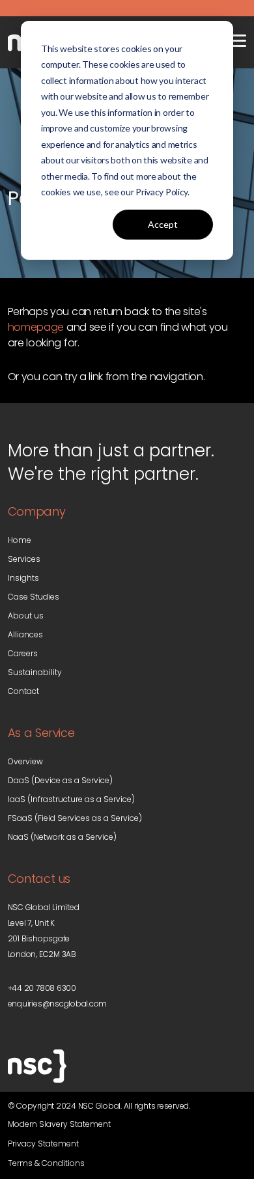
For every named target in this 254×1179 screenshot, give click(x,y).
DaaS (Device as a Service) (60, 780)
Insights (23, 577)
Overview (25, 761)
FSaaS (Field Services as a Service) (75, 818)
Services (24, 558)
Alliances (25, 634)
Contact (23, 691)
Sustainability (35, 672)
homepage (36, 327)
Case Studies (33, 596)
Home (19, 540)
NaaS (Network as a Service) (62, 836)
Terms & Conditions (46, 1163)
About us (26, 615)
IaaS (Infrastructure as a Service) (71, 799)
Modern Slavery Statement (59, 1124)
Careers (23, 653)
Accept (163, 224)
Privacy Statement (43, 1143)
